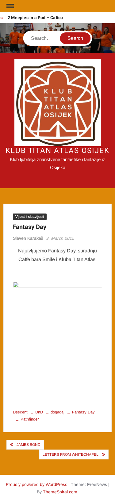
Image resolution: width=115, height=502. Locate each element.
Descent (20, 412)
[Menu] (9, 6)
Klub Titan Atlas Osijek (57, 150)
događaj (57, 412)
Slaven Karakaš (28, 238)
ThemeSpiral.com (60, 491)
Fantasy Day (83, 412)
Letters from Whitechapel (70, 454)
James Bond (28, 444)
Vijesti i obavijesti (29, 216)
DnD (39, 412)
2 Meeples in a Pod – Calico (35, 18)
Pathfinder (30, 419)
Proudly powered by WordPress (36, 484)
